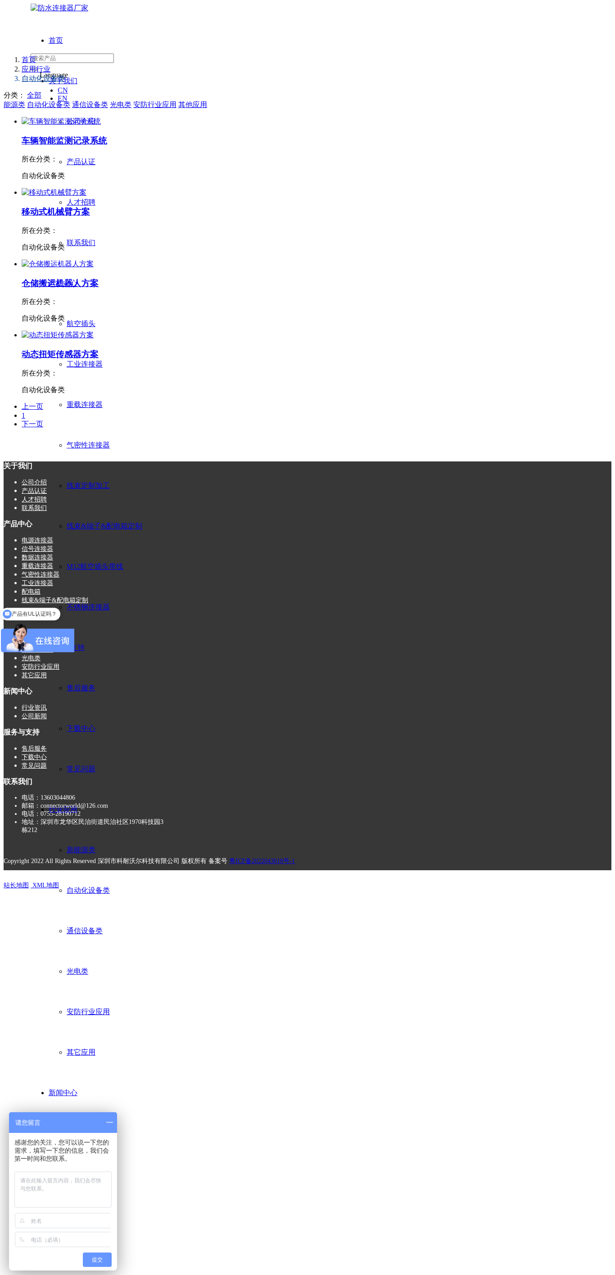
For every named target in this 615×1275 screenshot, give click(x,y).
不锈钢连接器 (88, 607)
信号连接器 (37, 549)
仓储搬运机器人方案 (60, 283)
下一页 (32, 424)
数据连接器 (37, 557)
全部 (34, 95)
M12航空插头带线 (95, 566)
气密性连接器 (88, 445)
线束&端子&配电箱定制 (104, 526)
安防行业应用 (88, 1012)
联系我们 (81, 242)
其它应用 (81, 1052)
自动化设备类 (88, 890)
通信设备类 (85, 931)
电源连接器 (37, 540)
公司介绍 (34, 482)
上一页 (32, 406)
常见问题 (81, 769)
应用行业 (36, 69)
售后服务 (81, 688)
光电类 (77, 971)
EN (63, 98)
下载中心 (81, 728)
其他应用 (192, 104)
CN (63, 90)
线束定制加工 (88, 485)
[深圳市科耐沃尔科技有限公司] (59, 8)
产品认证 (81, 162)
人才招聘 (81, 202)
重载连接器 (85, 404)
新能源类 (81, 850)
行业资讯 (34, 707)
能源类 (14, 104)
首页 (56, 40)
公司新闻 (34, 716)
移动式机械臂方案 (56, 211)
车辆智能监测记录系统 (64, 140)
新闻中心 (63, 1092)
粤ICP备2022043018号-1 (262, 861)
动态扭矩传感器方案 (60, 354)
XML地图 (45, 885)
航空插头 (81, 323)
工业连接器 (85, 364)
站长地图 (16, 885)
